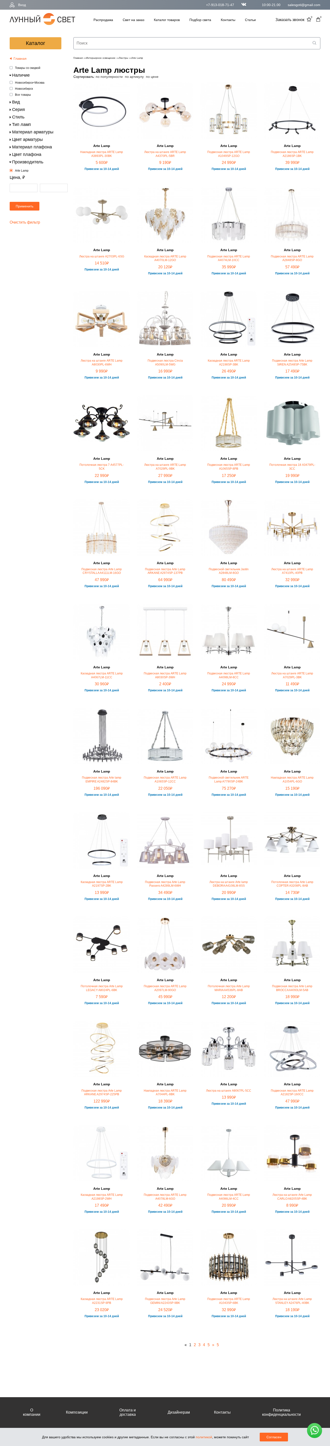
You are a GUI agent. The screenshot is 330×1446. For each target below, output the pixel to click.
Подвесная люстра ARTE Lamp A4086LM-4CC (228, 1196)
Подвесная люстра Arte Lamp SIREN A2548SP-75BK (292, 362)
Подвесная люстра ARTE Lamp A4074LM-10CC (228, 258)
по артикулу (134, 77)
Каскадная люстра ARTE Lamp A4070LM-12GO (165, 258)
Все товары (23, 94)
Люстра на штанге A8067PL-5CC (228, 1090)
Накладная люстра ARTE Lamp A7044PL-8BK (165, 1092)
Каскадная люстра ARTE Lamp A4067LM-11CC (102, 675)
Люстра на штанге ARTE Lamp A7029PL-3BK (292, 675)
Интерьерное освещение (100, 58)
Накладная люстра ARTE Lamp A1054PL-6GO (292, 779)
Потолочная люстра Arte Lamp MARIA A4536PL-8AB (229, 988)
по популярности (109, 77)
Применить (24, 206)
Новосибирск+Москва (29, 82)
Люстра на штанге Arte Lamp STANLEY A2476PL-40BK (292, 1301)
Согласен (273, 1437)
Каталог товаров (167, 20)
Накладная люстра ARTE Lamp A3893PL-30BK (101, 154)
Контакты (228, 20)
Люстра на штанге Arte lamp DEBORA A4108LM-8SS (228, 884)
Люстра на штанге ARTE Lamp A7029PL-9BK (165, 466)
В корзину (101, 184)
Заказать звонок (289, 20)
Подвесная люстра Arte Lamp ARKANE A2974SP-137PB (165, 571)
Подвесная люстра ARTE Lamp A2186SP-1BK (292, 154)
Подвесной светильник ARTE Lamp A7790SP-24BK (229, 779)
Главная (78, 58)
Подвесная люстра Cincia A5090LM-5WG (165, 362)
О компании (31, 1412)
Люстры (123, 58)
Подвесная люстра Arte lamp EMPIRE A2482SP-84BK (101, 779)
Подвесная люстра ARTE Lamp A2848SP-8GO (292, 258)
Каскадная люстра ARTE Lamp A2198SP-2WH (102, 1196)
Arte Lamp (22, 170)
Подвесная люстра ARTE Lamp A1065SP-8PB (228, 466)
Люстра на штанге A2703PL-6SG (101, 256)
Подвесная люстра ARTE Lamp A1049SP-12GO (228, 154)
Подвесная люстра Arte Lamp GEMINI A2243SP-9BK (165, 1301)
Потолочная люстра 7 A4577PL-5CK (101, 466)
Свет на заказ (133, 20)
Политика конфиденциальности (281, 1412)
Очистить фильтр (25, 222)
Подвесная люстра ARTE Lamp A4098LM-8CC (228, 675)
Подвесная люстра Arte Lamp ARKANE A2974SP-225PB (101, 1092)
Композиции (77, 1412)
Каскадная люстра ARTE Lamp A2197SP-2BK (102, 884)
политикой (204, 1437)
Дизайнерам (179, 1412)
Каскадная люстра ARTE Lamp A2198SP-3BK (229, 362)
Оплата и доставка (127, 1412)
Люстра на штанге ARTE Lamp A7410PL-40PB (292, 571)
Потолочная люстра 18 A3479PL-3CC (292, 466)
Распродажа (103, 20)
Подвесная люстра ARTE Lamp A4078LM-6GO (165, 1196)
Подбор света (200, 20)
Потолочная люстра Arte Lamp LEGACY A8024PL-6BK (102, 988)
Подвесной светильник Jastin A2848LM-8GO (229, 571)
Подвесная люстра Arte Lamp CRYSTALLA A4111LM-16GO (101, 571)
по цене (152, 77)
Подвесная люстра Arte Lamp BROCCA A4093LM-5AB (292, 988)
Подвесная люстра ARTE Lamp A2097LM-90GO (165, 988)
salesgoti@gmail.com (304, 5)
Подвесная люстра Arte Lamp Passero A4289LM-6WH (165, 884)
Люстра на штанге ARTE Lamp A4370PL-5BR (165, 154)
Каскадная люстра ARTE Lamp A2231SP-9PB (102, 1301)
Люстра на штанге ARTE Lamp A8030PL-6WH (101, 362)
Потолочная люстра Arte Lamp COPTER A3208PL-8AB (292, 884)
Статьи (250, 20)
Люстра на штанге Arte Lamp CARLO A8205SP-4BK (292, 1196)
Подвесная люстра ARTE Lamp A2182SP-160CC (292, 1092)
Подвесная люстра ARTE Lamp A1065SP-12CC (165, 779)
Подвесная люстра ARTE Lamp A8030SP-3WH (165, 675)
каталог (35, 43)
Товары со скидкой (27, 68)
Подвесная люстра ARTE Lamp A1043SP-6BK (228, 1301)
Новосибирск (24, 88)
